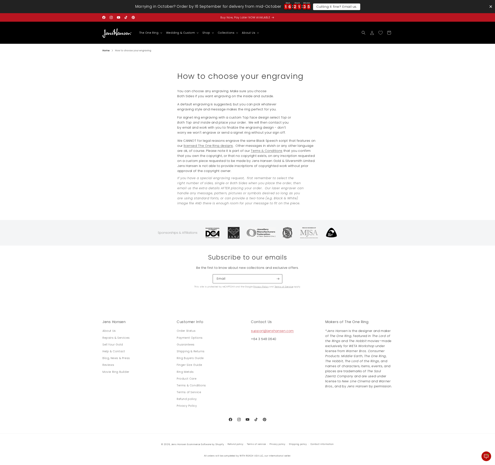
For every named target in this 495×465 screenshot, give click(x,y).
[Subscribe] (278, 278)
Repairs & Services (116, 338)
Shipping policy (298, 444)
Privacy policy (277, 444)
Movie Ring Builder (115, 372)
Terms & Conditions (266, 151)
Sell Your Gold (112, 344)
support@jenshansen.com (272, 331)
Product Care (186, 379)
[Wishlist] (380, 32)
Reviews (108, 365)
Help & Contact (113, 351)
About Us (109, 331)
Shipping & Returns (191, 351)
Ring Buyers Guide (190, 358)
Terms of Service (284, 286)
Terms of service (256, 444)
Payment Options (190, 338)
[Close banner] (490, 6)
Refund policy (187, 399)
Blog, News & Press (116, 358)
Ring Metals (185, 372)
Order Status (186, 331)
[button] (150, 33)
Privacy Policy (261, 286)
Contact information (322, 444)
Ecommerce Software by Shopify (205, 444)
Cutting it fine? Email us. (336, 6)
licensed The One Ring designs (208, 146)
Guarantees (186, 344)
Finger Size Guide (189, 365)
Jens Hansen (178, 444)
